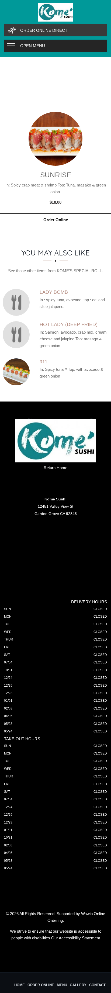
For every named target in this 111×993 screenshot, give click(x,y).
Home (19, 985)
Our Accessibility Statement (75, 938)
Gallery (78, 985)
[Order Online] (55, 139)
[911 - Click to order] (17, 371)
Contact (97, 985)
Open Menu (32, 45)
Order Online (55, 219)
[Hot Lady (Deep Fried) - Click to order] (17, 334)
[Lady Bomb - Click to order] (17, 302)
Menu (62, 985)
